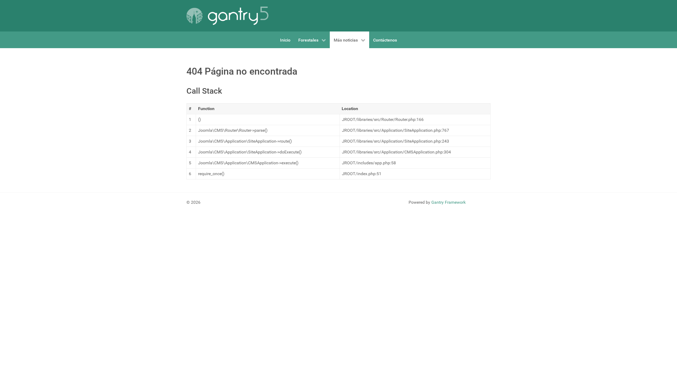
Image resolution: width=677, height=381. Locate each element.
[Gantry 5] (227, 16)
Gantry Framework (448, 202)
